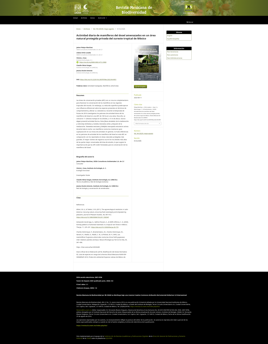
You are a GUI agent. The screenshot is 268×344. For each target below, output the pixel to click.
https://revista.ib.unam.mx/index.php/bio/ (145, 306)
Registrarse (184, 2)
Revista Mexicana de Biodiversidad (134, 10)
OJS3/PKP (109, 338)
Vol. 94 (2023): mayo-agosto (103, 29)
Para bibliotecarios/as (174, 58)
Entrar (193, 2)
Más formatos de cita (142, 123)
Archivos (84, 18)
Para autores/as (172, 55)
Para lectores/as (172, 52)
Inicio (78, 29)
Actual (75, 18)
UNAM (89, 338)
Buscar (190, 22)
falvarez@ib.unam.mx (84, 310)
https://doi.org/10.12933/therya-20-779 (104, 227)
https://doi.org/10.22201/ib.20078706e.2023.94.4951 (98, 79)
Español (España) (173, 39)
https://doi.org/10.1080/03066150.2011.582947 (92, 217)
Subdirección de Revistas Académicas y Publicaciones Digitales (126, 336)
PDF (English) (141, 87)
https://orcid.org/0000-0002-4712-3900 (92, 62)
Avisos (92, 18)
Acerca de (101, 18)
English (169, 36)
